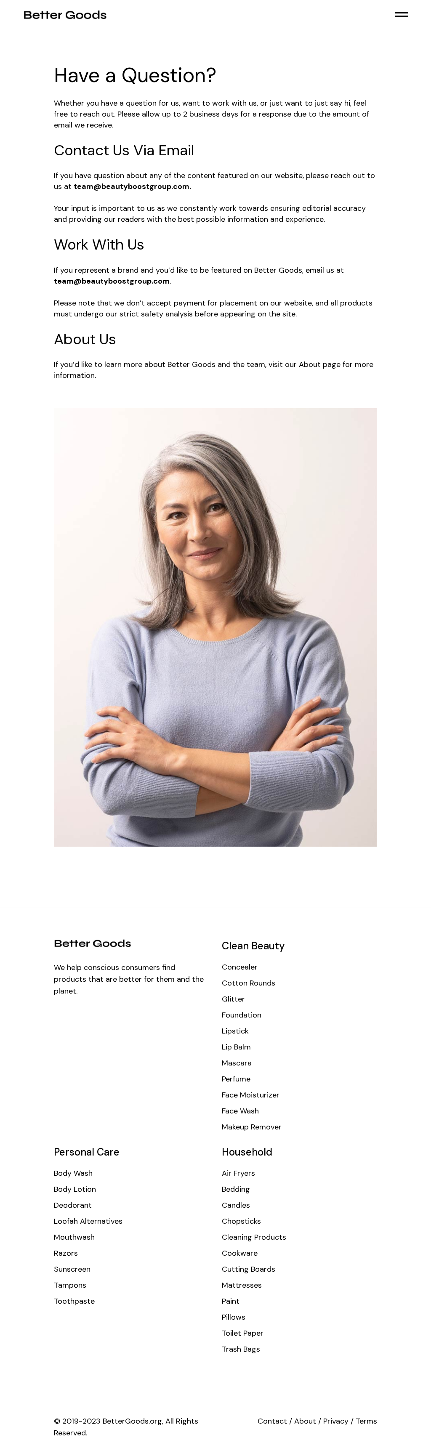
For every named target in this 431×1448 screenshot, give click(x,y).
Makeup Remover (252, 1127)
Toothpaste (74, 1301)
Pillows (233, 1317)
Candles (236, 1205)
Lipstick (235, 1031)
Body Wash (73, 1173)
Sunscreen (72, 1269)
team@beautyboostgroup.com (131, 186)
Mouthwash (74, 1237)
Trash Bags (241, 1349)
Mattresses (242, 1285)
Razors (66, 1253)
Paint (230, 1301)
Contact (272, 1421)
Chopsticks (241, 1221)
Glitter (233, 999)
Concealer (240, 967)
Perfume (236, 1079)
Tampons (70, 1285)
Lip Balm (236, 1047)
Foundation (241, 1015)
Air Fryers (238, 1173)
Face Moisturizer (250, 1095)
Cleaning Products (254, 1237)
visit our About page (305, 364)
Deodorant (73, 1205)
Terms (366, 1421)
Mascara (237, 1063)
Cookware (240, 1253)
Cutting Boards (248, 1269)
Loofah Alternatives (88, 1221)
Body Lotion (75, 1189)
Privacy (336, 1421)
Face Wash (240, 1111)
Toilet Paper (242, 1333)
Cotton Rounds (248, 983)
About (305, 1421)
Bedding (236, 1189)
